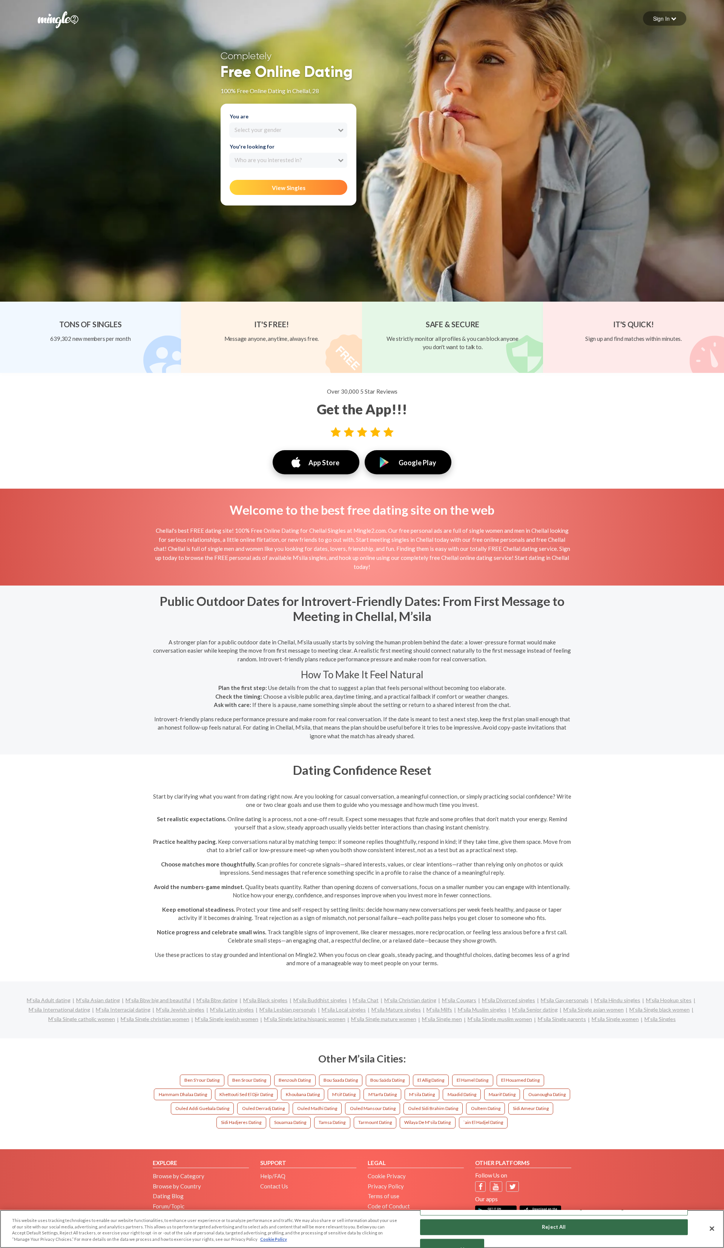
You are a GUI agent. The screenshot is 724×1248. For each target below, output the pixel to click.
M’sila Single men (442, 1019)
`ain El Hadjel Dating (483, 1122)
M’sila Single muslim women (500, 1019)
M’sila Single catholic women (81, 1019)
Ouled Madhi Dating (317, 1108)
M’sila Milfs (439, 1009)
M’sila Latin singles (232, 1009)
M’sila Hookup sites (669, 1000)
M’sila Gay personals (565, 1000)
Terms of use (383, 1196)
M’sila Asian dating (98, 1000)
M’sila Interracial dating (123, 1009)
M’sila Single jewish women (226, 1019)
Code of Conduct (389, 1206)
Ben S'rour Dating (201, 1080)
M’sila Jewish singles (180, 1009)
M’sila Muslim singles (482, 1009)
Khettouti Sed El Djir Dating (246, 1094)
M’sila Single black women (659, 1009)
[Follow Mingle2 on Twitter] (512, 1187)
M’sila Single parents (562, 1019)
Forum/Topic (168, 1206)
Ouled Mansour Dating (373, 1108)
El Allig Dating (430, 1080)
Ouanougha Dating (547, 1094)
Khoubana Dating (303, 1094)
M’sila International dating (59, 1009)
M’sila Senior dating (535, 1009)
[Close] (712, 1228)
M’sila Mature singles (396, 1009)
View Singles (288, 187)
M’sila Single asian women (593, 1009)
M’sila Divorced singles (508, 1000)
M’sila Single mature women (383, 1019)
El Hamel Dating (472, 1080)
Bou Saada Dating (341, 1080)
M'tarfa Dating (382, 1094)
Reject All (554, 1227)
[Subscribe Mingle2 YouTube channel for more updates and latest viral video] (496, 1187)
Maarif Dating (502, 1094)
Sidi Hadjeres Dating (241, 1122)
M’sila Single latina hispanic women (304, 1019)
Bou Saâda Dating (387, 1080)
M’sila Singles (660, 1019)
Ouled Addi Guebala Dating (202, 1108)
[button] (664, 18)
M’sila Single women (615, 1019)
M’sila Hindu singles (617, 1000)
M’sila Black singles (265, 1000)
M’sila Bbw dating (217, 1000)
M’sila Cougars (459, 1000)
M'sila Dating (422, 1094)
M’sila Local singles (344, 1009)
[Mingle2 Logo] (58, 18)
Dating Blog (168, 1196)
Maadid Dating (462, 1094)
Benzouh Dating (295, 1080)
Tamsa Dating (332, 1122)
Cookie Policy (273, 1239)
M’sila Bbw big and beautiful (158, 1000)
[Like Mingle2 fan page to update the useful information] (481, 1187)
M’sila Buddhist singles (320, 1000)
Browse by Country (177, 1186)
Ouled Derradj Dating (263, 1108)
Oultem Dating (485, 1108)
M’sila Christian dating (410, 1000)
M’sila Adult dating (49, 1000)
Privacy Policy (386, 1186)
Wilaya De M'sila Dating (427, 1122)
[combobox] (288, 130)
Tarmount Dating (375, 1122)
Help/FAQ (272, 1176)
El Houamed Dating (520, 1080)
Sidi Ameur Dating (531, 1108)
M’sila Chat (366, 1000)
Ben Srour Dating (249, 1080)
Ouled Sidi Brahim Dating (433, 1108)
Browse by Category (178, 1176)
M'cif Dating (344, 1094)
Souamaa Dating (290, 1122)
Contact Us (274, 1186)
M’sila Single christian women (155, 1019)
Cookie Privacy (387, 1176)
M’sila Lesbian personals (287, 1009)
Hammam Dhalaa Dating (183, 1094)
